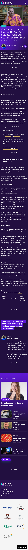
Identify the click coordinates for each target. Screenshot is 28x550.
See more (5, 459)
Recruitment (6, 399)
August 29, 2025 (8, 161)
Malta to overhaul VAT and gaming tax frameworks (19, 414)
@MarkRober (16, 136)
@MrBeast (8, 136)
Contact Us (5, 495)
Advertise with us (7, 493)
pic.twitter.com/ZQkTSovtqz (10, 149)
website (20, 292)
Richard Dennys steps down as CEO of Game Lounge (19, 426)
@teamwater (21, 139)
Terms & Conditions (7, 491)
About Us (4, 489)
